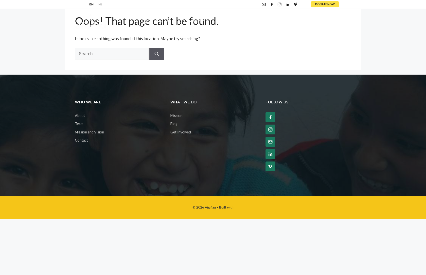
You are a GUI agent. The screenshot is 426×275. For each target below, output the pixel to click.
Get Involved (232, 21)
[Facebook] (272, 4)
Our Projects (193, 21)
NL (100, 4)
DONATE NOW (325, 4)
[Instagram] (280, 4)
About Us (153, 21)
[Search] (156, 54)
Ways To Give (276, 21)
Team (79, 124)
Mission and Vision (89, 132)
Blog (311, 21)
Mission (176, 115)
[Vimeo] (295, 4)
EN (91, 4)
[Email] (264, 4)
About (80, 115)
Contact (336, 21)
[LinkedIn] (287, 4)
